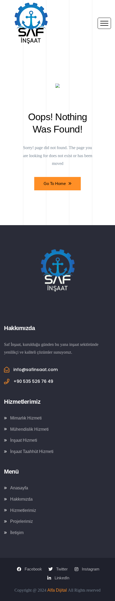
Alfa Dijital (57, 590)
